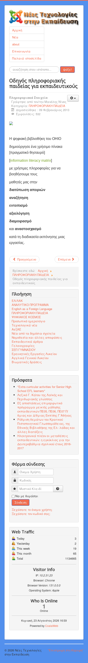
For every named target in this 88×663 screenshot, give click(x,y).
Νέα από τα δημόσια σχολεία (33, 333)
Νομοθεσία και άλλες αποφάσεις (37, 337)
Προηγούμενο (26, 259)
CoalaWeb (51, 626)
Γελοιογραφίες (23, 346)
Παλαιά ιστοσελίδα (26, 58)
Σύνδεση (20, 502)
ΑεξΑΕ (16, 329)
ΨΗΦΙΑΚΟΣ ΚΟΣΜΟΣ (26, 317)
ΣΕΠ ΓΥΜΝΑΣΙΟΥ (24, 350)
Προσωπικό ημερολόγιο (28, 321)
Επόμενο (65, 259)
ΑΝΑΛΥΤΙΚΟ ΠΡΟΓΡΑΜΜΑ (30, 305)
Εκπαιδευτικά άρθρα (27, 342)
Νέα (15, 37)
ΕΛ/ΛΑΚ (17, 301)
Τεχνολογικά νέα (24, 325)
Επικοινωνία (21, 51)
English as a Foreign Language (32, 309)
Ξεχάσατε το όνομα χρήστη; (32, 509)
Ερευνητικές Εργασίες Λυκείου (34, 354)
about (15, 44)
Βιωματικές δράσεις (27, 362)
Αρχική (17, 30)
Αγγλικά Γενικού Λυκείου (30, 358)
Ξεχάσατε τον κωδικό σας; (31, 514)
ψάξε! (67, 69)
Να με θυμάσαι (26, 496)
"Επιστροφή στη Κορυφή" (65, 650)
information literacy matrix (30, 160)
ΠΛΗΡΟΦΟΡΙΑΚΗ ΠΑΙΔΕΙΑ (47, 106)
